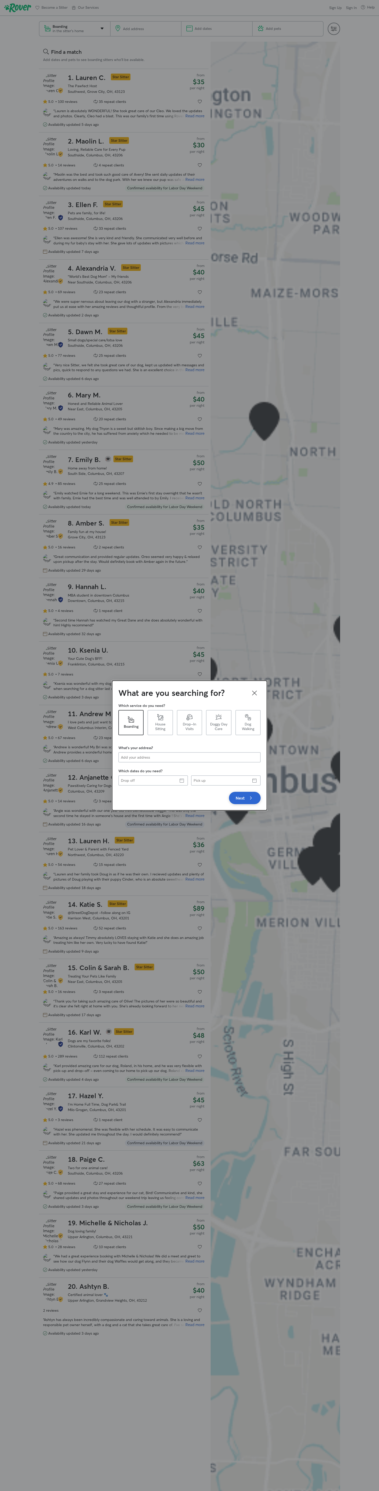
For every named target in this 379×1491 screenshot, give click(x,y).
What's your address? (135, 747)
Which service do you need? (141, 705)
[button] (254, 693)
